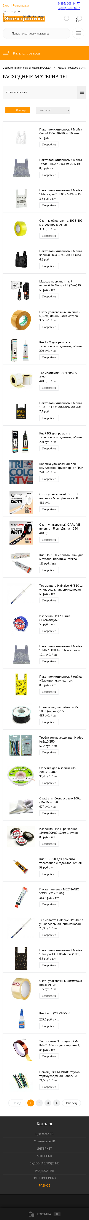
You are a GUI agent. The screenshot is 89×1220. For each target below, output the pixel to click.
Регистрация (21, 5)
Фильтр (20, 110)
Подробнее (49, 144)
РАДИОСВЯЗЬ (44, 1170)
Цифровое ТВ (44, 1134)
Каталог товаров (26, 53)
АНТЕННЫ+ (44, 1156)
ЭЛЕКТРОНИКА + (44, 1178)
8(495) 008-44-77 (69, 3)
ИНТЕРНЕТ (44, 1148)
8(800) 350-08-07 (69, 8)
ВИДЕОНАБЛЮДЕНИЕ (45, 1163)
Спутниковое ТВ (44, 1141)
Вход (6, 5)
